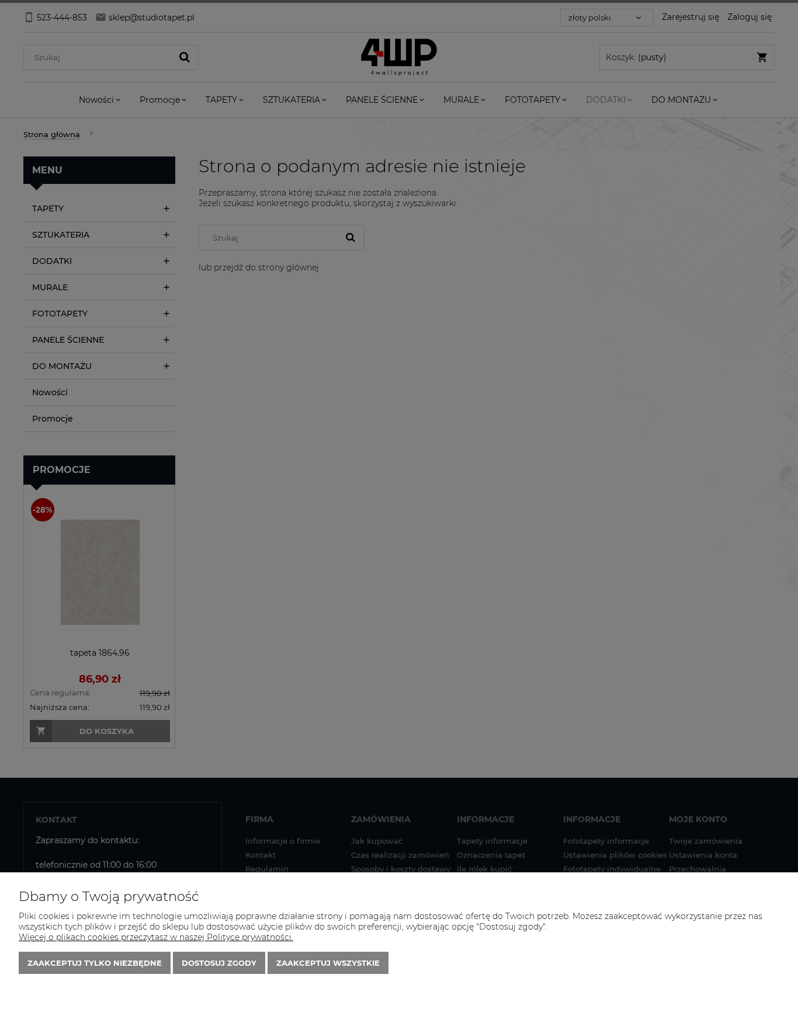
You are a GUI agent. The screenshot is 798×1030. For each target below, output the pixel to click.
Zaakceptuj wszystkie (328, 963)
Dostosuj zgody (219, 963)
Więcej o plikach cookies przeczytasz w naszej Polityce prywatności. (156, 937)
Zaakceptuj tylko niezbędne (94, 963)
